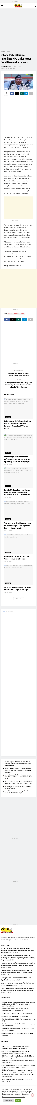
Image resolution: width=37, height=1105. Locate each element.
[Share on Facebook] (12, 93)
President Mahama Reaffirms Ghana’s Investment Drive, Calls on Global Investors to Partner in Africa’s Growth (17, 492)
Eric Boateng (7, 66)
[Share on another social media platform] (31, 93)
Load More (18, 598)
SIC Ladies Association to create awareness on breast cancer (19, 1070)
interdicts (16, 313)
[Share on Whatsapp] (22, 93)
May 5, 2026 (17, 66)
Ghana (10, 313)
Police (22, 313)
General (8, 51)
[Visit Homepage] (18, 6)
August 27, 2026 (8, 530)
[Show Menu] (2, 6)
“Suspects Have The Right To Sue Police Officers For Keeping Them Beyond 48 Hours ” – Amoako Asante (17, 525)
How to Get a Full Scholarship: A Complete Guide (15, 1016)
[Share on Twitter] (17, 93)
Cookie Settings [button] (8, 1100)
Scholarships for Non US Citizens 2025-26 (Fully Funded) (17, 1013)
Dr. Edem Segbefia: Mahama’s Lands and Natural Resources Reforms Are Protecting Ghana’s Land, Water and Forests (18, 763)
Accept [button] (18, 1100)
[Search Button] (35, 6)
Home (3, 51)
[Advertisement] (18, 29)
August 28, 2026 (8, 430)
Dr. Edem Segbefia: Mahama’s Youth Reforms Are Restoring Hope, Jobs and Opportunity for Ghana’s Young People (17, 459)
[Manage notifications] (32, 1095)
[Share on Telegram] (26, 93)
